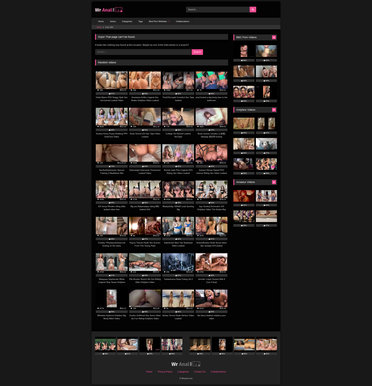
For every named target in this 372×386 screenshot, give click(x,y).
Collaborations (182, 21)
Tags (140, 21)
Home (101, 21)
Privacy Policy (165, 371)
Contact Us (200, 371)
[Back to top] (363, 377)
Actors (113, 21)
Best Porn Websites (158, 21)
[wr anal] (109, 10)
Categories (127, 21)
